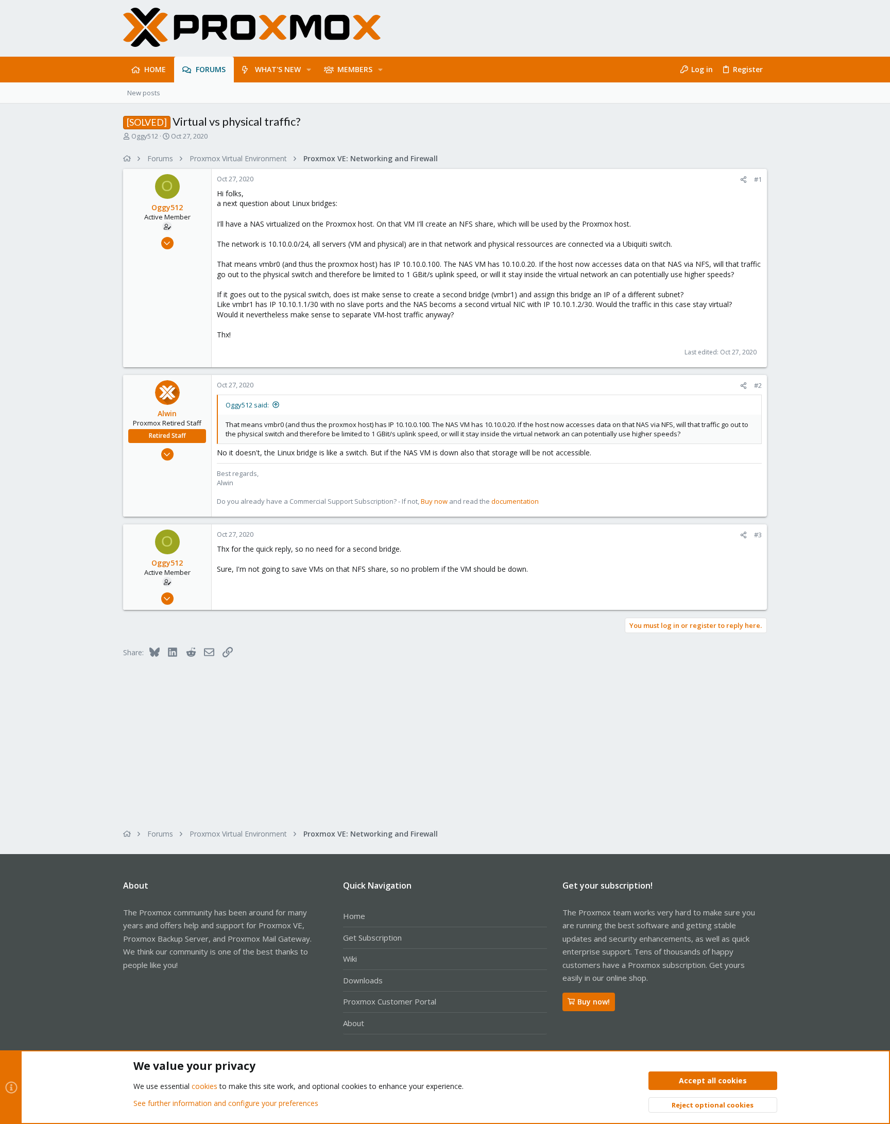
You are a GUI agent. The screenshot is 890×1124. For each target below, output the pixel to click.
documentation (515, 501)
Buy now (434, 501)
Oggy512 (144, 136)
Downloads (363, 980)
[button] (309, 69)
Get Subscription (372, 937)
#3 (758, 534)
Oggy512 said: (247, 405)
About (353, 1023)
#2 (758, 385)
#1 (758, 179)
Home (354, 916)
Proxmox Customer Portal (389, 1001)
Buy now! (593, 1002)
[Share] (743, 179)
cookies (204, 1086)
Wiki (350, 958)
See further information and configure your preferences (225, 1103)
